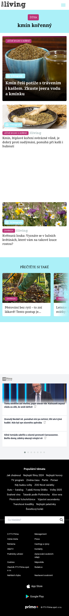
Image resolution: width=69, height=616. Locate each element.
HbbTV (10, 549)
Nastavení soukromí (43, 575)
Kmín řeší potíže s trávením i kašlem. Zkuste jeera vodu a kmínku (33, 88)
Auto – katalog (15, 489)
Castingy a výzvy (41, 544)
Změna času (32, 480)
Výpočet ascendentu (49, 499)
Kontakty (38, 549)
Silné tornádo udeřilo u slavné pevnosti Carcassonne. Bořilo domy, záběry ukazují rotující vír (31, 437)
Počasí (54, 480)
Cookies (11, 562)
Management (40, 534)
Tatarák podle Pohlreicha (36, 494)
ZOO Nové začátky (44, 485)
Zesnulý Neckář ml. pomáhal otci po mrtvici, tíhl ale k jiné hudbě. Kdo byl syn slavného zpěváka (33, 421)
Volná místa (12, 539)
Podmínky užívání (15, 554)
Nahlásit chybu (14, 575)
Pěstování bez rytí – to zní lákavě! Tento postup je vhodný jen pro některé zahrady (23, 309)
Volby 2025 (56, 489)
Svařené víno (14, 494)
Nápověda (39, 562)
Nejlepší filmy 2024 (33, 475)
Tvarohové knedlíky (23, 504)
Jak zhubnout (14, 475)
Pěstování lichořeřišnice (22, 499)
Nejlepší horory (54, 475)
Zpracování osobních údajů (43, 555)
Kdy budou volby (23, 485)
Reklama (11, 544)
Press (37, 539)
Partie (45, 480)
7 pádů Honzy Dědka (36, 489)
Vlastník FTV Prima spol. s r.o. (18, 569)
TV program (17, 480)
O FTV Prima (13, 534)
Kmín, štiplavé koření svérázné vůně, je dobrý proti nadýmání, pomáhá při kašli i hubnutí (32, 142)
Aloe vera (57, 494)
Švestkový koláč (34, 509)
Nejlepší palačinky (46, 504)
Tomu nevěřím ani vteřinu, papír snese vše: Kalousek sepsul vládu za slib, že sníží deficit (34, 405)
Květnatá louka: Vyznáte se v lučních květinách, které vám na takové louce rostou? (29, 239)
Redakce (38, 567)
